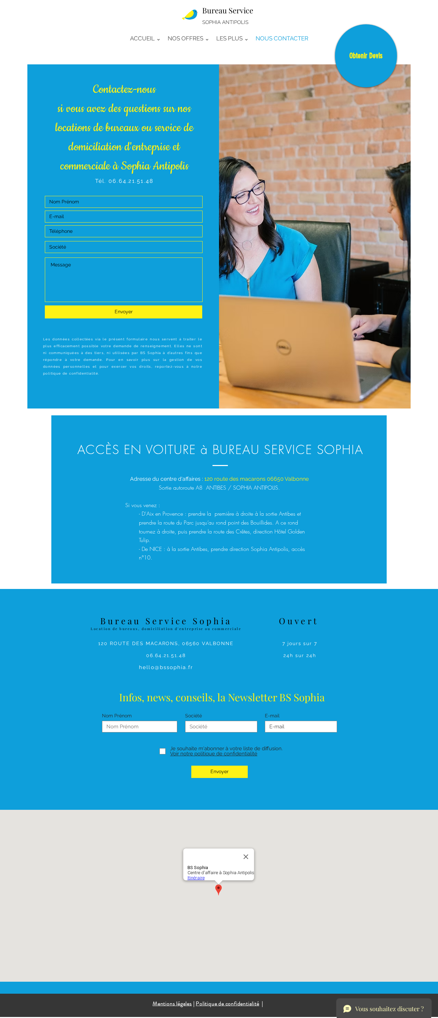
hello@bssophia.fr (166, 667)
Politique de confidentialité (227, 1003)
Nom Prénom (117, 715)
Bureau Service (227, 10)
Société (193, 715)
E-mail (272, 715)
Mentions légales (172, 1003)
